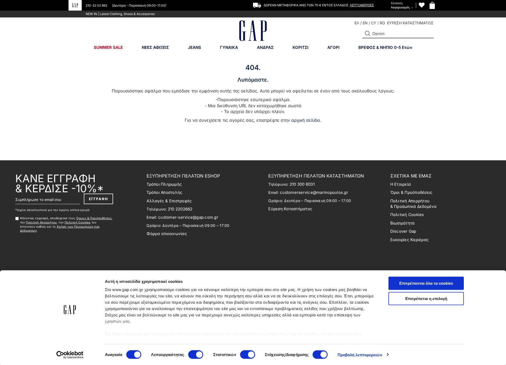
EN (365, 23)
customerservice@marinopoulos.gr (314, 192)
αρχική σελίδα (305, 120)
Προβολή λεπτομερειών (360, 354)
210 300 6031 (302, 184)
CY (373, 23)
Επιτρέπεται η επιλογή (426, 298)
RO (382, 23)
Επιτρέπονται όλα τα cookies (426, 283)
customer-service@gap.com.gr (188, 217)
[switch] (195, 355)
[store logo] (253, 31)
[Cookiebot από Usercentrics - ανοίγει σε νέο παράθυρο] (70, 355)
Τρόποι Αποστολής (164, 192)
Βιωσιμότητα (402, 223)
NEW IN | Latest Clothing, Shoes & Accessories (120, 14)
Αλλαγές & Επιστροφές (169, 200)
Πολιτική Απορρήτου (41, 222)
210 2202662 (180, 209)
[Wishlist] (422, 5)
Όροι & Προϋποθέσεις (411, 192)
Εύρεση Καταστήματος (290, 208)
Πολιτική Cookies (77, 222)
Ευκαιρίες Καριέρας (409, 239)
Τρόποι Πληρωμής (164, 184)
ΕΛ (356, 23)
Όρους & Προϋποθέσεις (94, 218)
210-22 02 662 (97, 5)
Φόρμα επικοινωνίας (167, 233)
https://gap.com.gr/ (131, 334)
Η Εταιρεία (400, 184)
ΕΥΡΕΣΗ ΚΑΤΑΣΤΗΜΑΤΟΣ (410, 23)
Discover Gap (403, 231)
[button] (367, 33)
